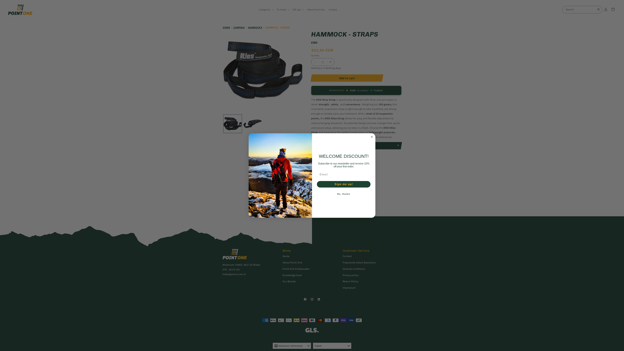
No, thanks (343, 194)
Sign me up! (344, 184)
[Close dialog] (372, 137)
